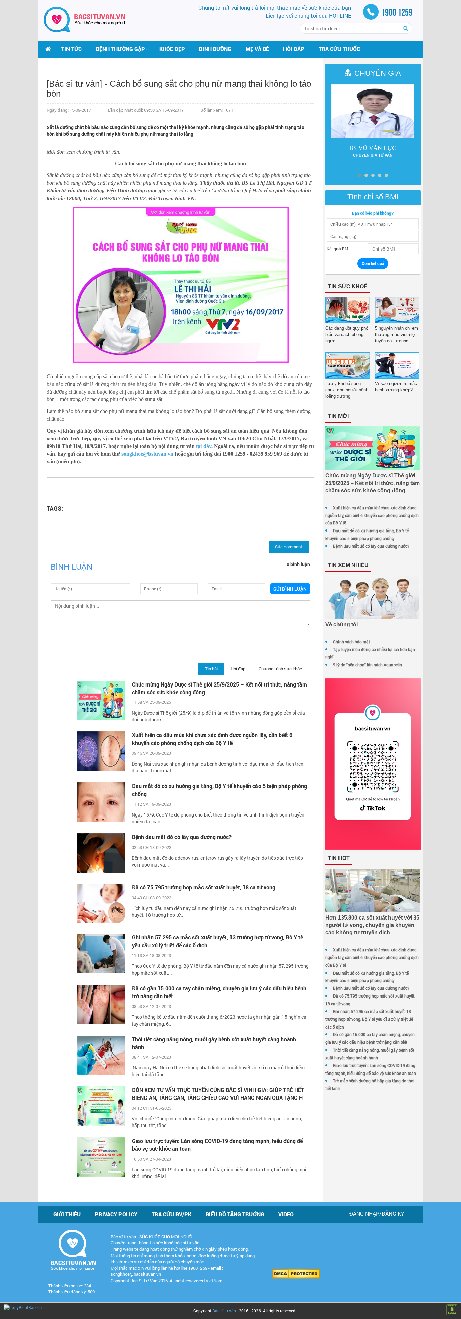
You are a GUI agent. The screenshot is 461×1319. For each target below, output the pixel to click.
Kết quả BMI (338, 248)
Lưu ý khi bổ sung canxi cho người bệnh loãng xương (346, 390)
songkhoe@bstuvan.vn (147, 454)
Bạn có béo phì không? (373, 213)
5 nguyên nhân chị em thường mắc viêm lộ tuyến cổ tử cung (396, 334)
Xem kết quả (373, 263)
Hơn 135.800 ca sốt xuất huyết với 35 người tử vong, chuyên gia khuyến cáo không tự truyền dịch (372, 925)
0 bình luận (298, 564)
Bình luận (71, 566)
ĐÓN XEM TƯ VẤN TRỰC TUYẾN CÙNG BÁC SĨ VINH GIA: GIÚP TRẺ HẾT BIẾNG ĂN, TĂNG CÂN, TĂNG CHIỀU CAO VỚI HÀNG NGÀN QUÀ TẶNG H (218, 1093)
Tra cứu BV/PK (171, 1214)
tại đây (203, 446)
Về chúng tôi (341, 624)
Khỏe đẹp (172, 48)
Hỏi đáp (293, 48)
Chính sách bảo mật (351, 641)
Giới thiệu (67, 1214)
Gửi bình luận (290, 589)
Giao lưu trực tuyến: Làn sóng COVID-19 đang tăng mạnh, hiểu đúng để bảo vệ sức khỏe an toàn (217, 1144)
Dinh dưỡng (215, 48)
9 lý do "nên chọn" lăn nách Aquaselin (367, 664)
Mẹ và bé (257, 48)
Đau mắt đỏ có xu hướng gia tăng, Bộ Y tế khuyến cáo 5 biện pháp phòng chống (219, 789)
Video (286, 1214)
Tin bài (211, 669)
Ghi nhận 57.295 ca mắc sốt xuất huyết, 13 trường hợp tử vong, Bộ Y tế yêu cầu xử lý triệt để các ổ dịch (217, 941)
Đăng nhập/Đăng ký (376, 1213)
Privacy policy (116, 1214)
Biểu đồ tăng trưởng (235, 1214)
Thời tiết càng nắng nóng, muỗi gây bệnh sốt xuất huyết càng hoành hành (214, 1043)
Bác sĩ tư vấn (224, 1310)
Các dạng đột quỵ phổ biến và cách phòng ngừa (346, 334)
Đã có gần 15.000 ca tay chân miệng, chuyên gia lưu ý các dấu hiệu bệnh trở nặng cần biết (219, 992)
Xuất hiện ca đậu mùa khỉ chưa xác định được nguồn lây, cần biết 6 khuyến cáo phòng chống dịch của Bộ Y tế (212, 738)
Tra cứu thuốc (339, 48)
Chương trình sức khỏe (280, 669)
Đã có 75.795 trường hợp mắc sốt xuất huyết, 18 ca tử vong (203, 887)
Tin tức (71, 48)
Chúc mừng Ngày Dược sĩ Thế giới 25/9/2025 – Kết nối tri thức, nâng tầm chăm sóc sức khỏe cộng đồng (219, 688)
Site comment (288, 547)
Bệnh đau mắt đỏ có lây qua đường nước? (182, 836)
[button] (120, 49)
